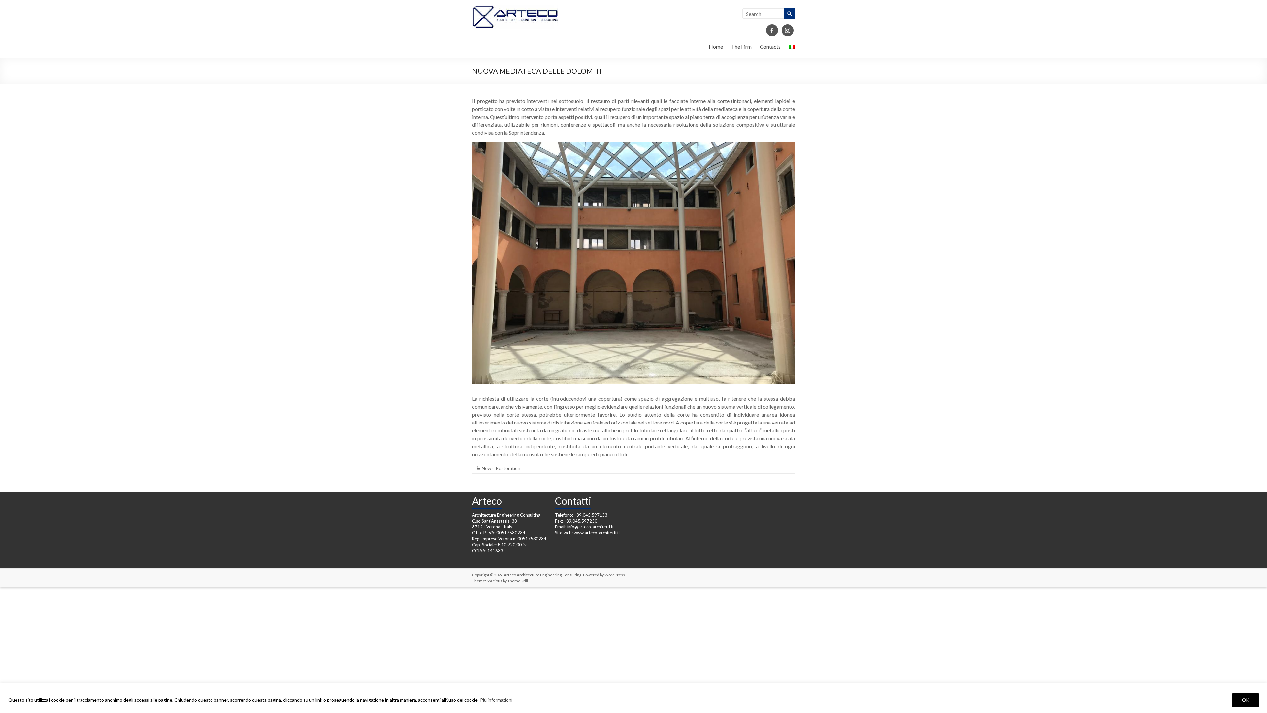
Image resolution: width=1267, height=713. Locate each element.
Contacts (770, 46)
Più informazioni (496, 700)
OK (1245, 700)
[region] (633, 698)
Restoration (508, 468)
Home (716, 46)
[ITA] (792, 48)
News (488, 468)
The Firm (741, 46)
